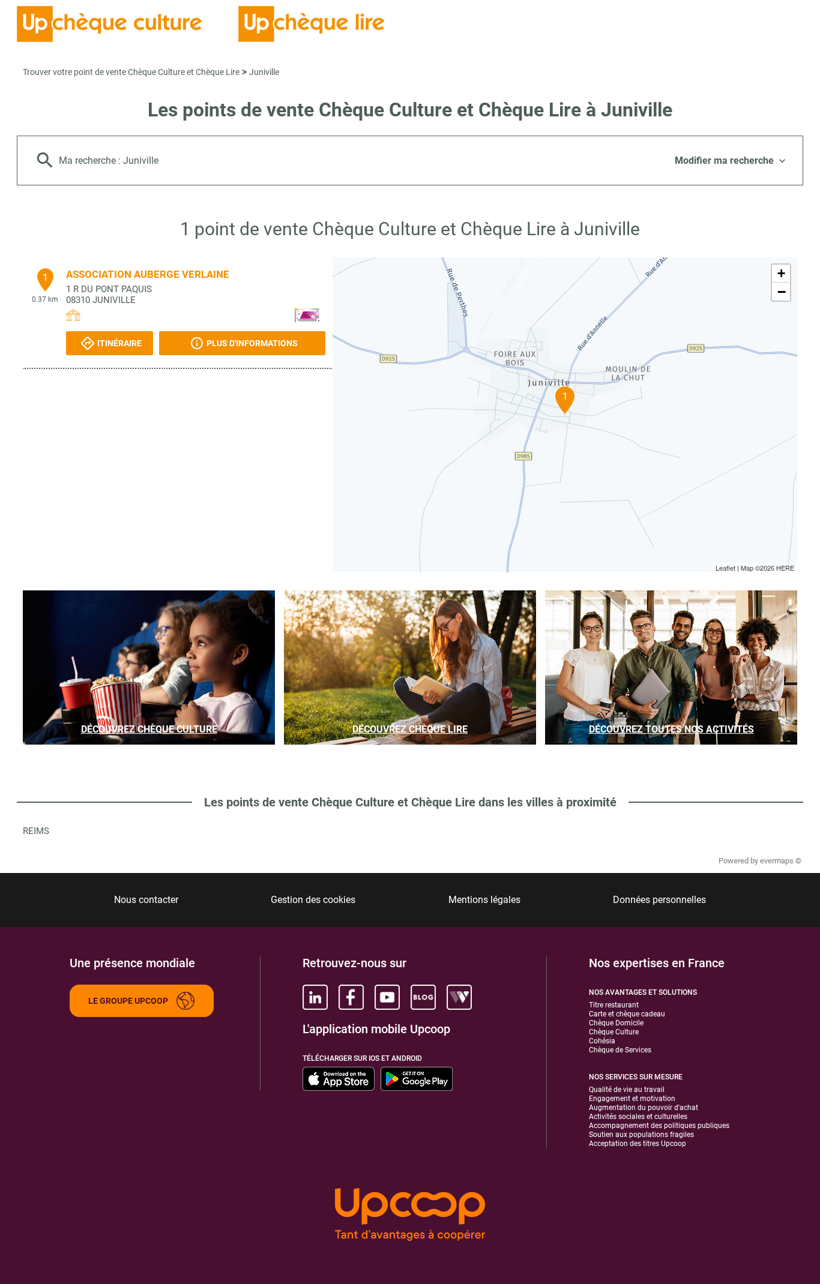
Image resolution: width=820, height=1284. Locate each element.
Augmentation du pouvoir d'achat (643, 1107)
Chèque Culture (614, 1032)
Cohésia (602, 1041)
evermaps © (780, 860)
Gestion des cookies (313, 899)
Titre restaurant (614, 1005)
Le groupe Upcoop (128, 1001)
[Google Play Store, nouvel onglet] (417, 1079)
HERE (785, 567)
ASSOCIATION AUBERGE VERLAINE (147, 274)
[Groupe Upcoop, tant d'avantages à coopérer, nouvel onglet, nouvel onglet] (410, 1215)
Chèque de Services (620, 1050)
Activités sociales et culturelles (638, 1116)
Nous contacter (146, 899)
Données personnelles (659, 899)
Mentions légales (484, 899)
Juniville (264, 72)
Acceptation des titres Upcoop (637, 1143)
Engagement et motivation (632, 1098)
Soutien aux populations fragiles (641, 1134)
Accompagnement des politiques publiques (659, 1125)
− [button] (781, 291)
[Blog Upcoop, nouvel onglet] (423, 997)
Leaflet (725, 567)
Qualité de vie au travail (627, 1089)
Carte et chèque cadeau (627, 1014)
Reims (36, 831)
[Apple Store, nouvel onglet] (339, 1079)
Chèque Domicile (616, 1023)
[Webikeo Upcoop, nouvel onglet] (459, 997)
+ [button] (781, 273)
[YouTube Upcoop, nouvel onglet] (387, 997)
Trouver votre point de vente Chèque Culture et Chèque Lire (131, 72)
